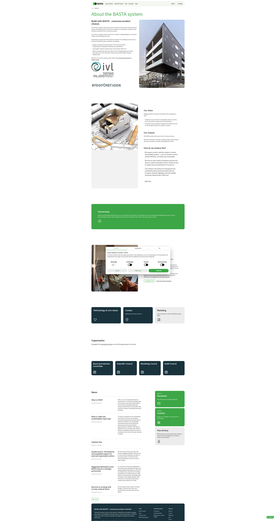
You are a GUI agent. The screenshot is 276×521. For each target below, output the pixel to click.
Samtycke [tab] (116, 248)
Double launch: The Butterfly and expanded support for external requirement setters (102, 454)
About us (170, 511)
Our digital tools (149, 281)
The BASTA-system (118, 3)
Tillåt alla (158, 270)
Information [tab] (138, 248)
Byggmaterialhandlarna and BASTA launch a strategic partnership (102, 469)
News (170, 517)
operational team (106, 344)
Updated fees (96, 442)
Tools (126, 3)
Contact (170, 513)
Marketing (171, 515)
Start (92, 8)
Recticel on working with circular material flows (101, 488)
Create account (142, 515)
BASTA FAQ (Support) (143, 517)
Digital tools (148, 181)
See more (95, 499)
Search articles (109, 3)
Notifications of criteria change (159, 516)
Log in (136, 3)
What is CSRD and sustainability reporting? (101, 418)
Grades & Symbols (158, 513)
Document (131, 3)
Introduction (156, 511)
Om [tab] (159, 248)
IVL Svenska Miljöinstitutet (123, 58)
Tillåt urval (138, 270)
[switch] (130, 265)
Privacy (170, 519)
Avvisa (117, 270)
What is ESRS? (97, 400)
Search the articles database (163, 281)
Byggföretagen (95, 59)
